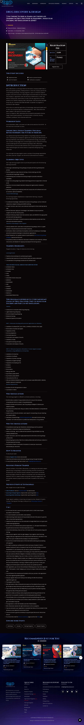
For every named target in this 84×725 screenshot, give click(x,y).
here (37, 492)
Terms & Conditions (23, 616)
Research (64, 3)
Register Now (55, 66)
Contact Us (45, 705)
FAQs (77, 3)
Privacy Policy (46, 701)
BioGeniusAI (35, 3)
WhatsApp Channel (36, 501)
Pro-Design (45, 691)
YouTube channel (23, 490)
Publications (46, 689)
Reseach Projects (41, 626)
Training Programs (28, 626)
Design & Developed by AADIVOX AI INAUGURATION (42, 720)
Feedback (45, 696)
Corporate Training (30, 694)
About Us (26, 689)
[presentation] (3, 657)
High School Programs (54, 3)
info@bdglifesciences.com (34, 461)
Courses (18, 626)
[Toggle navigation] (81, 3)
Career (44, 694)
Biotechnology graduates (26, 417)
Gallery (44, 698)
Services (71, 3)
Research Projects (28, 691)
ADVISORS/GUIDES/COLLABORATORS (51, 687)
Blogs (25, 709)
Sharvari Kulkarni (21, 28)
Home (28, 3)
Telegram (9, 503)
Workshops (43, 3)
